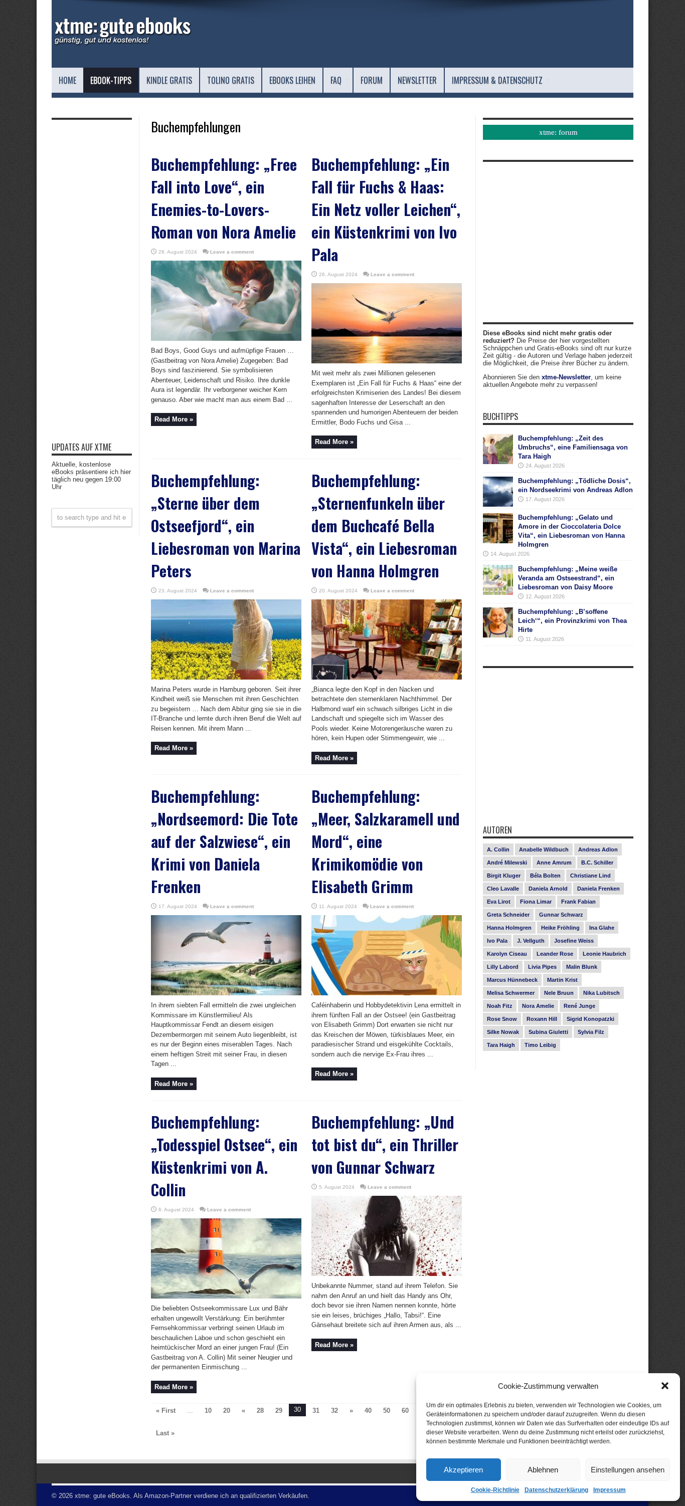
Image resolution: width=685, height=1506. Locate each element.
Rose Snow (502, 1019)
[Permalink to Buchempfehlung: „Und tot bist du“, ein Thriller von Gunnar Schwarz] (386, 1273)
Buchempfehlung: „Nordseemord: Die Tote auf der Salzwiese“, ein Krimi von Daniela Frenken (224, 841)
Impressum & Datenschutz (497, 80)
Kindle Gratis (169, 80)
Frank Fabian (578, 902)
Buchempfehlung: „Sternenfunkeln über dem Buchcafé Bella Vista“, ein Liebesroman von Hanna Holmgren (384, 525)
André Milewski (507, 862)
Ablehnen (543, 1469)
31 (315, 1410)
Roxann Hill (542, 1019)
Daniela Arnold (548, 889)
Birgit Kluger (504, 876)
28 (260, 1410)
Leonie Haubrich (604, 954)
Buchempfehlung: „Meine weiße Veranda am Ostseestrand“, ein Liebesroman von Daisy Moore (567, 578)
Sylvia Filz (591, 1032)
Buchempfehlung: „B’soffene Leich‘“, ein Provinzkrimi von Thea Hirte (572, 620)
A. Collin (498, 849)
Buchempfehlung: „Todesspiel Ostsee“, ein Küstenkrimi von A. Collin (224, 1156)
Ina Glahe (601, 928)
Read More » (173, 419)
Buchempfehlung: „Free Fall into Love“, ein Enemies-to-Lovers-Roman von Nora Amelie (224, 198)
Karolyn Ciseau (507, 954)
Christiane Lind (590, 876)
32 (334, 1410)
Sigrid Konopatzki (590, 1019)
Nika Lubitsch (601, 993)
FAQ (335, 80)
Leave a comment (232, 252)
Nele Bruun (559, 993)
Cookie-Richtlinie (495, 1489)
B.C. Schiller (597, 862)
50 (386, 1410)
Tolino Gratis (230, 80)
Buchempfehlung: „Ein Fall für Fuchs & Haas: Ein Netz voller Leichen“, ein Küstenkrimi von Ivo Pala (385, 209)
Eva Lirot (498, 902)
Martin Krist (562, 980)
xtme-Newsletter (566, 377)
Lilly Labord (503, 967)
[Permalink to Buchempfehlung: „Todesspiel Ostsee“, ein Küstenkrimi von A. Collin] (226, 1296)
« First (166, 1410)
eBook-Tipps (110, 80)
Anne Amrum (554, 862)
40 (368, 1410)
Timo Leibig (540, 1045)
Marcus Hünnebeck (512, 980)
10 (208, 1410)
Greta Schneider (508, 915)
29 (278, 1410)
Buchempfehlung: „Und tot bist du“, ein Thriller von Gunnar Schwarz (384, 1144)
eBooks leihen (292, 80)
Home (67, 80)
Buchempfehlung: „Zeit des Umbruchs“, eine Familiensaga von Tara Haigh (573, 447)
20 (226, 1410)
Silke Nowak (503, 1032)
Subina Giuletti (548, 1032)
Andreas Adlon (598, 849)
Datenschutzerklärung (556, 1489)
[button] (665, 1386)
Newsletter (417, 80)
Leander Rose (555, 954)
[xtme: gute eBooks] (122, 43)
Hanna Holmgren (509, 928)
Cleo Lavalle (503, 889)
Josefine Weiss (574, 941)
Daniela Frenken (598, 889)
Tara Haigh (501, 1045)
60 (405, 1410)
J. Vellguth (531, 941)
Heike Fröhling (560, 928)
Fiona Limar (536, 902)
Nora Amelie (538, 1006)
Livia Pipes (542, 967)
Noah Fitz (499, 1006)
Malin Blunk (581, 967)
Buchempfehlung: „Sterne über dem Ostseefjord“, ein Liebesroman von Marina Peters (225, 525)
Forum (372, 80)
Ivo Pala (497, 941)
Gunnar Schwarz (561, 915)
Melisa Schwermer (511, 993)
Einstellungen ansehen (627, 1469)
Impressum (609, 1489)
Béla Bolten (545, 876)
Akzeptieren (463, 1469)
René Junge (579, 1006)
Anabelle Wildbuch (544, 849)
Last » (165, 1433)
